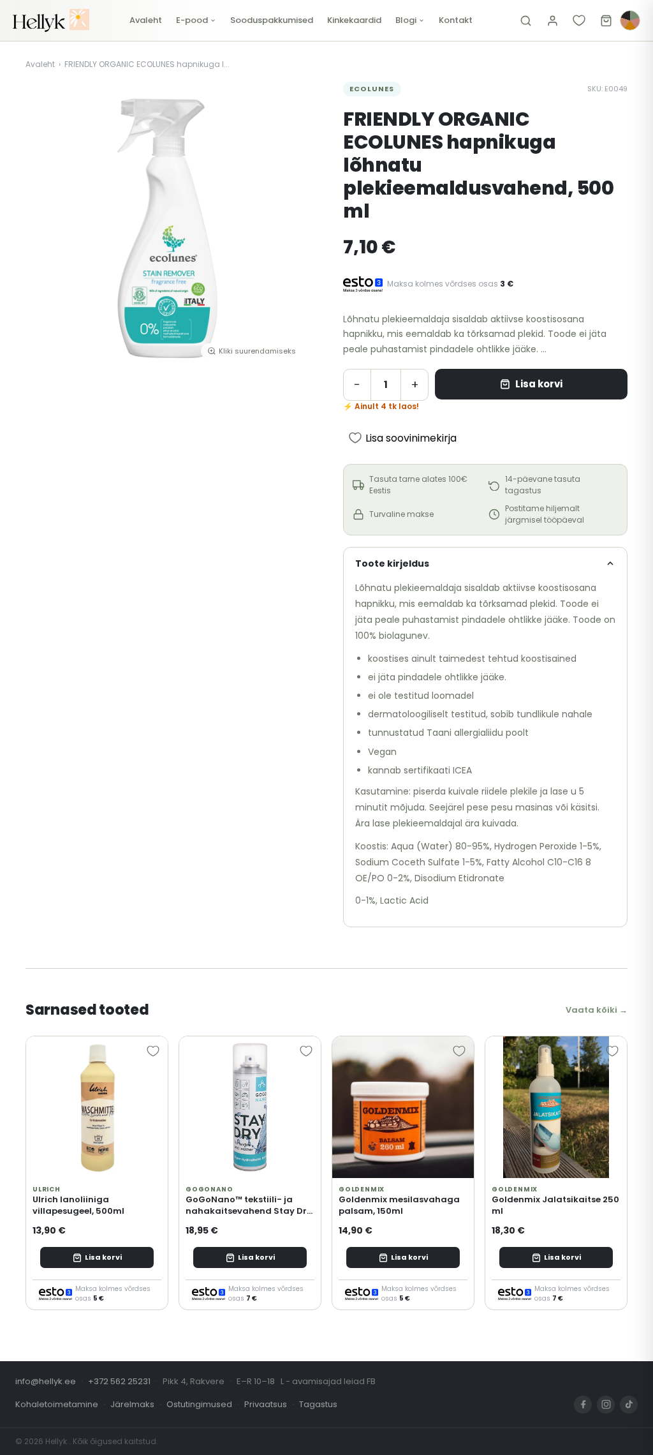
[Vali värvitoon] (630, 20)
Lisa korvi (538, 384)
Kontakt (456, 20)
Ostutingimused (199, 1404)
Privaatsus (265, 1404)
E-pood (192, 20)
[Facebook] (583, 1405)
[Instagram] (606, 1405)
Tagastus (318, 1404)
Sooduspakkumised (271, 20)
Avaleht (145, 20)
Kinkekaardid (354, 20)
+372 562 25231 (119, 1381)
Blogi (405, 20)
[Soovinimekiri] (579, 20)
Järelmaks (132, 1404)
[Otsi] (525, 20)
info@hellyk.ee (45, 1381)
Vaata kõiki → (596, 1010)
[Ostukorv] (606, 20)
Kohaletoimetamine (56, 1404)
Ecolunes (372, 89)
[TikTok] (629, 1405)
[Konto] (552, 20)
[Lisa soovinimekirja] (153, 1051)
